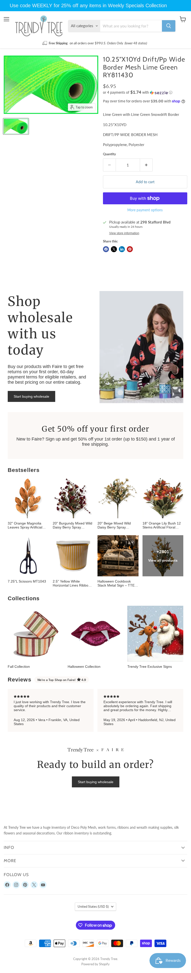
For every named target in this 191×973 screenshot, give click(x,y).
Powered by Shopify (95, 964)
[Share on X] (114, 249)
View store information (124, 233)
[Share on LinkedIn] (122, 249)
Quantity (109, 154)
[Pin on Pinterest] (130, 249)
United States (93, 906)
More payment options (145, 210)
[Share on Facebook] (106, 249)
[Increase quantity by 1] (146, 164)
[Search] (168, 26)
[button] (145, 92)
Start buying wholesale (31, 396)
